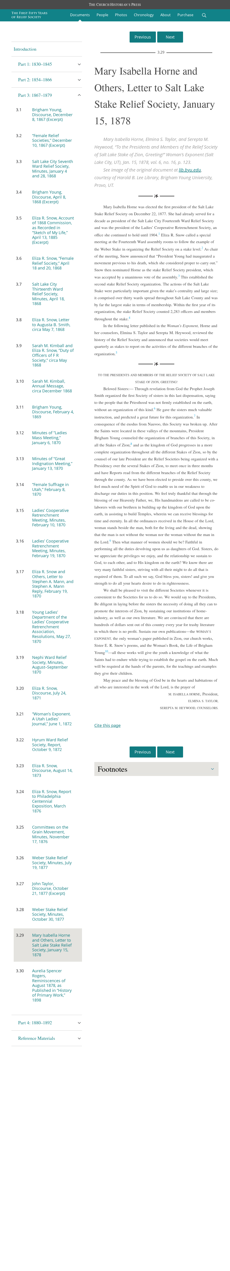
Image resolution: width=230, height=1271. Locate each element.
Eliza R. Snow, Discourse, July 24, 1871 (49, 693)
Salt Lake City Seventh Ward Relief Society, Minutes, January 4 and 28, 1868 (52, 169)
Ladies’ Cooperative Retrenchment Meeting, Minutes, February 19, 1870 (50, 548)
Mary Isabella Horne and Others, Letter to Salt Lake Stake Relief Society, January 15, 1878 (52, 944)
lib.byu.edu (190, 170)
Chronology (144, 14)
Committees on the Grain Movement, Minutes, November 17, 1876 (50, 834)
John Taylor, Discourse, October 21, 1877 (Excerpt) (50, 888)
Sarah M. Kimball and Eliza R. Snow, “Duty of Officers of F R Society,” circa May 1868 (53, 355)
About (165, 14)
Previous (143, 37)
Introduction (25, 49)
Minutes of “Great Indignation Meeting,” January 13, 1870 (52, 463)
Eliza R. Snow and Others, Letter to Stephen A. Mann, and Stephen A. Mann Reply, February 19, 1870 (52, 584)
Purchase (185, 14)
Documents (80, 14)
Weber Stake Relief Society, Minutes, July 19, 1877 (52, 862)
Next (170, 37)
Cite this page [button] (107, 725)
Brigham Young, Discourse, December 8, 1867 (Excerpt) (52, 114)
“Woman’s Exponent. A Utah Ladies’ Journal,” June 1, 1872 (52, 718)
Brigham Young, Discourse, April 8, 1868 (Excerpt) (49, 196)
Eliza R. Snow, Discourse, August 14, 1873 (52, 770)
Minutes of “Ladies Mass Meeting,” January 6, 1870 (49, 437)
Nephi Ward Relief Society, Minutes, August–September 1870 (50, 665)
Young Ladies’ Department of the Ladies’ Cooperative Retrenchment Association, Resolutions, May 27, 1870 (51, 626)
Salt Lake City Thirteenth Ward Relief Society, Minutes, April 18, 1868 (48, 293)
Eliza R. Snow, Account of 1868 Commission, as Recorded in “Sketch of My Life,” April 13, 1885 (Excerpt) (53, 230)
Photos (121, 14)
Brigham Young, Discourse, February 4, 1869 (53, 411)
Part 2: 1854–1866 (35, 80)
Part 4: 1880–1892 (35, 1023)
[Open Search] (204, 15)
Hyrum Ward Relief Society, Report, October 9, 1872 (50, 744)
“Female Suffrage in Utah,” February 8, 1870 (50, 489)
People (102, 14)
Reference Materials (36, 1038)
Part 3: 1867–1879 (35, 95)
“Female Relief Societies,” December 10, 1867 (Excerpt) (52, 140)
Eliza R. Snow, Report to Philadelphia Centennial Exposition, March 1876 (51, 801)
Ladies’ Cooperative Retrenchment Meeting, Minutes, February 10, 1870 (50, 518)
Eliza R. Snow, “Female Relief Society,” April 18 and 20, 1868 (53, 263)
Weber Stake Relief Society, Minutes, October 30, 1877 (49, 914)
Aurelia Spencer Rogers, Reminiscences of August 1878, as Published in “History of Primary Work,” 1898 (52, 985)
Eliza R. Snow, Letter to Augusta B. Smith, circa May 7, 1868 (51, 324)
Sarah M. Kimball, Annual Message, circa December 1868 (52, 386)
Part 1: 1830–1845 (35, 64)
